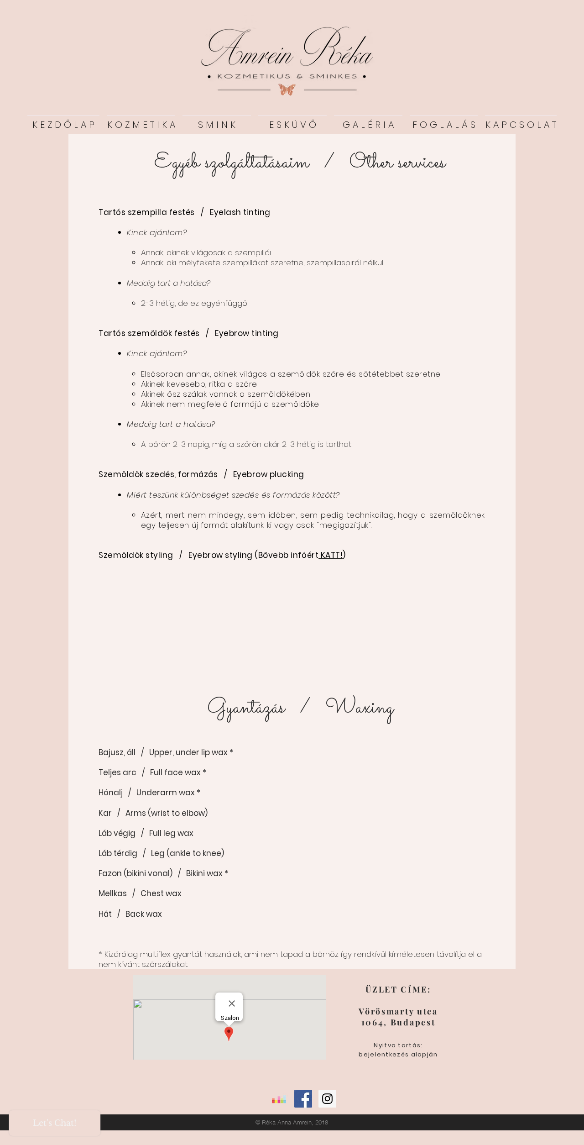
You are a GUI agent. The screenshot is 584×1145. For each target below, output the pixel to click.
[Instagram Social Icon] (327, 1099)
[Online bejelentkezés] (279, 1099)
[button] (368, 124)
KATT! (330, 555)
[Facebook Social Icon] (303, 1099)
